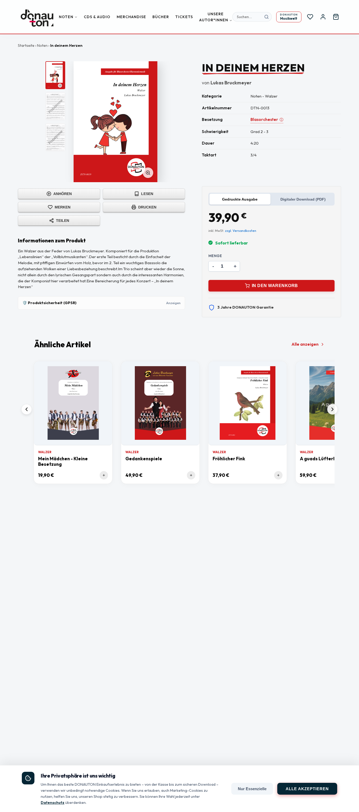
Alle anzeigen (305, 344)
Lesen (147, 194)
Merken (62, 207)
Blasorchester (266, 119)
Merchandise (131, 16)
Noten (66, 16)
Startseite (26, 45)
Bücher (160, 16)
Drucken (147, 207)
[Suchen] (266, 17)
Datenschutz (52, 802)
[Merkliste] (310, 17)
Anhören (62, 194)
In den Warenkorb (275, 285)
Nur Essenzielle (252, 789)
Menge (215, 255)
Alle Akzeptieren (307, 789)
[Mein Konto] (323, 17)
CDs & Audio (97, 16)
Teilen (62, 220)
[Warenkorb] (336, 17)
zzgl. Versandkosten (240, 230)
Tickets (184, 16)
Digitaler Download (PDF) (303, 199)
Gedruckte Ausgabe (240, 199)
